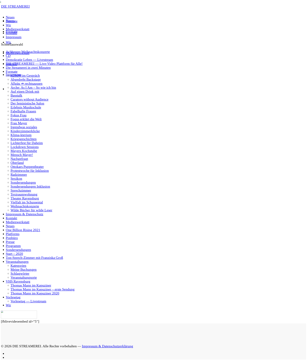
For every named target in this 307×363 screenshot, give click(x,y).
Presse (10, 242)
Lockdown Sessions (25, 147)
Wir (8, 25)
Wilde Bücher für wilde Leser (31, 210)
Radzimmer (19, 174)
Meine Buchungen (24, 269)
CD (8, 56)
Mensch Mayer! (22, 155)
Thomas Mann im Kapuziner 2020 (35, 293)
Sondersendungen (23, 182)
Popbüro (12, 238)
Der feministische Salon (27, 103)
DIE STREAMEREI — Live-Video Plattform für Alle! (44, 63)
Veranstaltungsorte (24, 277)
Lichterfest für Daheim (27, 143)
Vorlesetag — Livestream (28, 301)
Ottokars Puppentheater (27, 166)
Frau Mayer (19, 123)
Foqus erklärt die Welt (26, 119)
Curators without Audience (29, 99)
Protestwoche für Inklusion (30, 170)
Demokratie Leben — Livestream (29, 60)
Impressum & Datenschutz (24, 214)
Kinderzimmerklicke (25, 131)
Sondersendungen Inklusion (30, 186)
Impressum (13, 37)
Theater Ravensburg (25, 198)
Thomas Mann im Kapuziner (31, 285)
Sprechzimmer (21, 190)
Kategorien (18, 265)
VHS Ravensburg (18, 281)
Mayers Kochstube (24, 151)
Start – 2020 (14, 254)
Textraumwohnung (24, 194)
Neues (10, 17)
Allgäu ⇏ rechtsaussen (26, 83)
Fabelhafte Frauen (23, 111)
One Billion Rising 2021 (23, 230)
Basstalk (16, 95)
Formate (12, 21)
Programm (13, 246)
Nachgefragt (19, 159)
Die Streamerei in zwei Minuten (28, 67)
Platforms (12, 234)
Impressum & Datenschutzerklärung (107, 346)
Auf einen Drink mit (25, 91)
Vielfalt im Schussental (27, 202)
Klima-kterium (21, 135)
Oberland (17, 163)
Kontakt (11, 33)
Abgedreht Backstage (26, 79)
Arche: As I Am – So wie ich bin (33, 87)
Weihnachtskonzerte (25, 206)
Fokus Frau (19, 115)
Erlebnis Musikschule (26, 107)
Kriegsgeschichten (24, 139)
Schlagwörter (20, 273)
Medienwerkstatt (17, 29)
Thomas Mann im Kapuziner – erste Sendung (43, 289)
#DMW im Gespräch (25, 75)
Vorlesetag (13, 297)
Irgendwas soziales (24, 127)
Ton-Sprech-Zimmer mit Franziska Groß (34, 258)
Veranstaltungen (17, 261)
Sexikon (16, 178)
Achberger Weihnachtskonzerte (28, 52)
